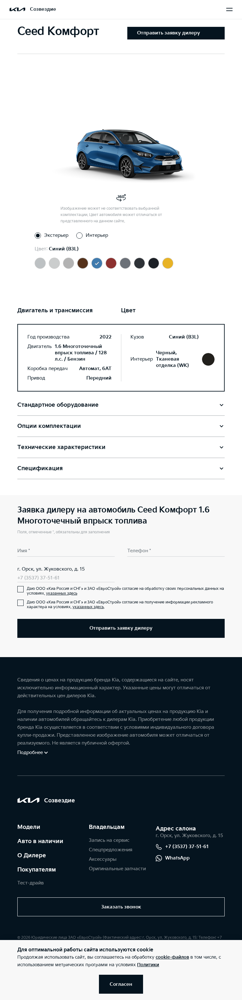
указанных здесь (61, 593)
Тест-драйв (30, 883)
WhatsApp (177, 858)
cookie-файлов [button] (172, 957)
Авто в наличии (40, 841)
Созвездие (43, 9)
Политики (148, 964)
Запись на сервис (109, 840)
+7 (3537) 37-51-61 (38, 578)
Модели (28, 827)
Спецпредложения (110, 850)
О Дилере (31, 855)
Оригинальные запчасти (117, 869)
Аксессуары (103, 859)
